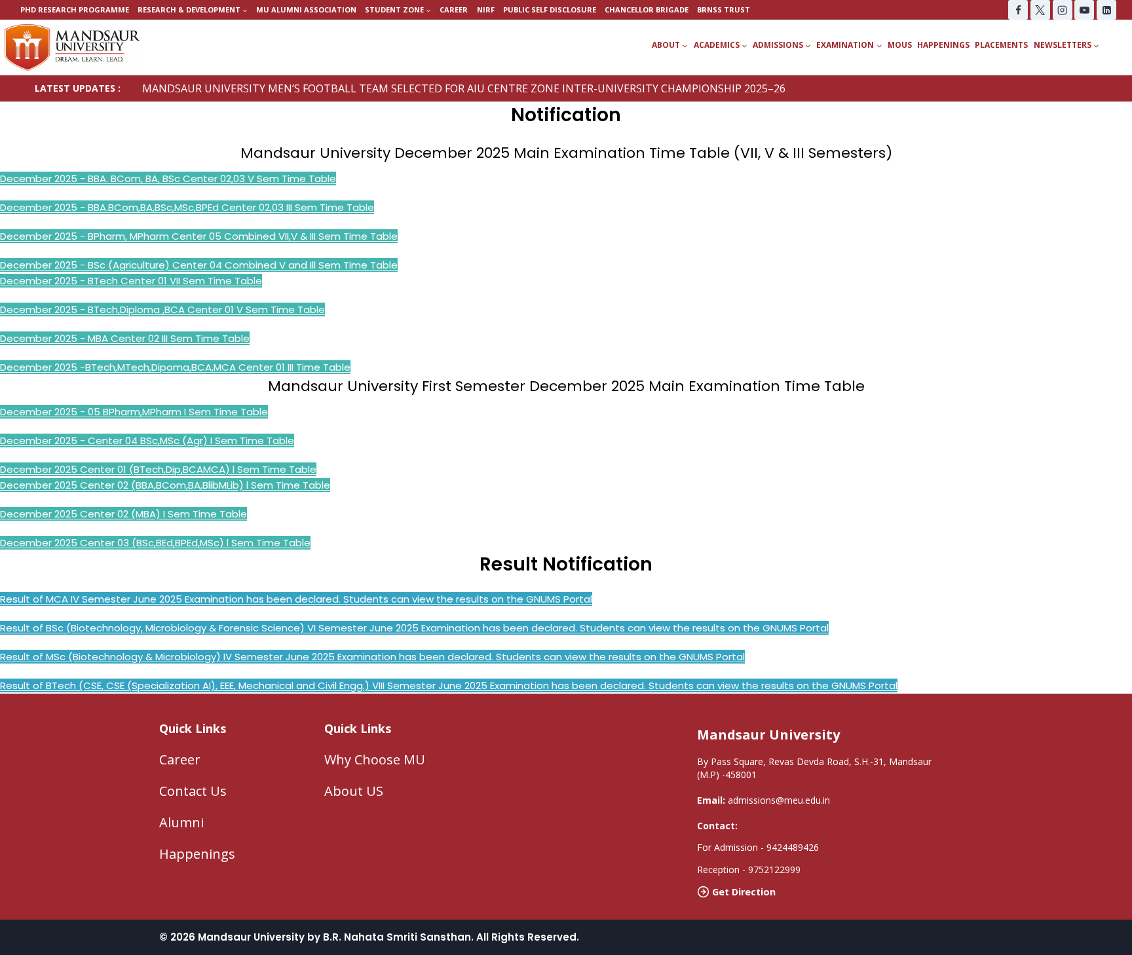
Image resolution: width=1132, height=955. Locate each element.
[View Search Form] (1120, 45)
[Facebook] (1018, 10)
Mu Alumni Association (306, 9)
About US (353, 791)
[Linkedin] (1106, 10)
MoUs (900, 44)
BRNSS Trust (723, 9)
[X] (1040, 10)
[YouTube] (1084, 10)
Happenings (943, 44)
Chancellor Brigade (647, 9)
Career (454, 9)
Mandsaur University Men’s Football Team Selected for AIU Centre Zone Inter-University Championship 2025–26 (463, 88)
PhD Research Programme (74, 9)
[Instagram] (1062, 10)
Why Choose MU (374, 759)
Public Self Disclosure (549, 9)
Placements (1001, 44)
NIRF (486, 9)
